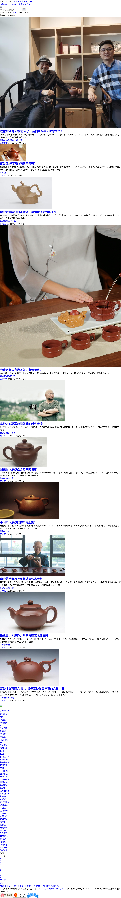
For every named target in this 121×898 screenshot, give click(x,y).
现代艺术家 (4, 802)
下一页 (3, 880)
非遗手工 (4, 777)
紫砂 (2, 221)
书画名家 (4, 845)
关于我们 (37, 886)
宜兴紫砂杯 (4, 799)
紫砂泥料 (10, 140)
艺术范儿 (4, 224)
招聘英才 (9, 886)
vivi (1, 175)
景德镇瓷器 (4, 805)
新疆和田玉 (4, 762)
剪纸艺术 (4, 850)
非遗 (2, 768)
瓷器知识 (4, 816)
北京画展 (4, 740)
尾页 (2, 883)
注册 (30, 2)
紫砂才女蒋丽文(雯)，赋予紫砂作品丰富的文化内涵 (32, 688)
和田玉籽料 (4, 757)
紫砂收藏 (10, 478)
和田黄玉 (4, 765)
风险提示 (46, 886)
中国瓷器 (4, 808)
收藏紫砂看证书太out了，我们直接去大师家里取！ (31, 131)
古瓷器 (3, 822)
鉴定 (8, 531)
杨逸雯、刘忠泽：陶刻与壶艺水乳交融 (24, 635)
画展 (2, 725)
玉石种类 (4, 748)
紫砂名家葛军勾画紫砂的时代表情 (21, 423)
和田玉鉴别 (4, 760)
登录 (26, 2)
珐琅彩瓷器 (4, 833)
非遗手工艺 (4, 779)
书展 (2, 743)
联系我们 (28, 886)
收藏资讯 (13, 4)
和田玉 (3, 754)
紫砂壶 (3, 140)
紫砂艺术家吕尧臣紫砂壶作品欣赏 (21, 579)
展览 (2, 717)
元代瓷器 (4, 828)
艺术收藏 (4, 714)
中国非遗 (4, 771)
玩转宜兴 (4, 379)
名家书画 (4, 848)
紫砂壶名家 (11, 433)
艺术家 (13, 221)
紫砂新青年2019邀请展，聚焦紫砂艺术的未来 (28, 212)
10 (1, 877)
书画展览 (4, 723)
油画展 (3, 731)
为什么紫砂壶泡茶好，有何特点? (20, 370)
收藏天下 (17, 2)
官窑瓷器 (4, 836)
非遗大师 (18, 140)
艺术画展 (4, 728)
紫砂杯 (3, 796)
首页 (15, 13)
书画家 (3, 842)
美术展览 (4, 745)
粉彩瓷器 (4, 825)
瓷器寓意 (4, 819)
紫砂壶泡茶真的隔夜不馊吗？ (18, 163)
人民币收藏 (4, 711)
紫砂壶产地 (4, 791)
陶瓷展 (3, 737)
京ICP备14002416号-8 (54, 889)
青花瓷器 (4, 811)
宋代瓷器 (4, 831)
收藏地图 (4, 4)
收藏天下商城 (24, 4)
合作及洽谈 (18, 886)
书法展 (3, 734)
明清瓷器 (4, 813)
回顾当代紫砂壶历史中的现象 (18, 469)
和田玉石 (4, 751)
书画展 (3, 720)
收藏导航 (55, 886)
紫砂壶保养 (11, 376)
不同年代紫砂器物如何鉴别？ (18, 522)
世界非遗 (4, 774)
